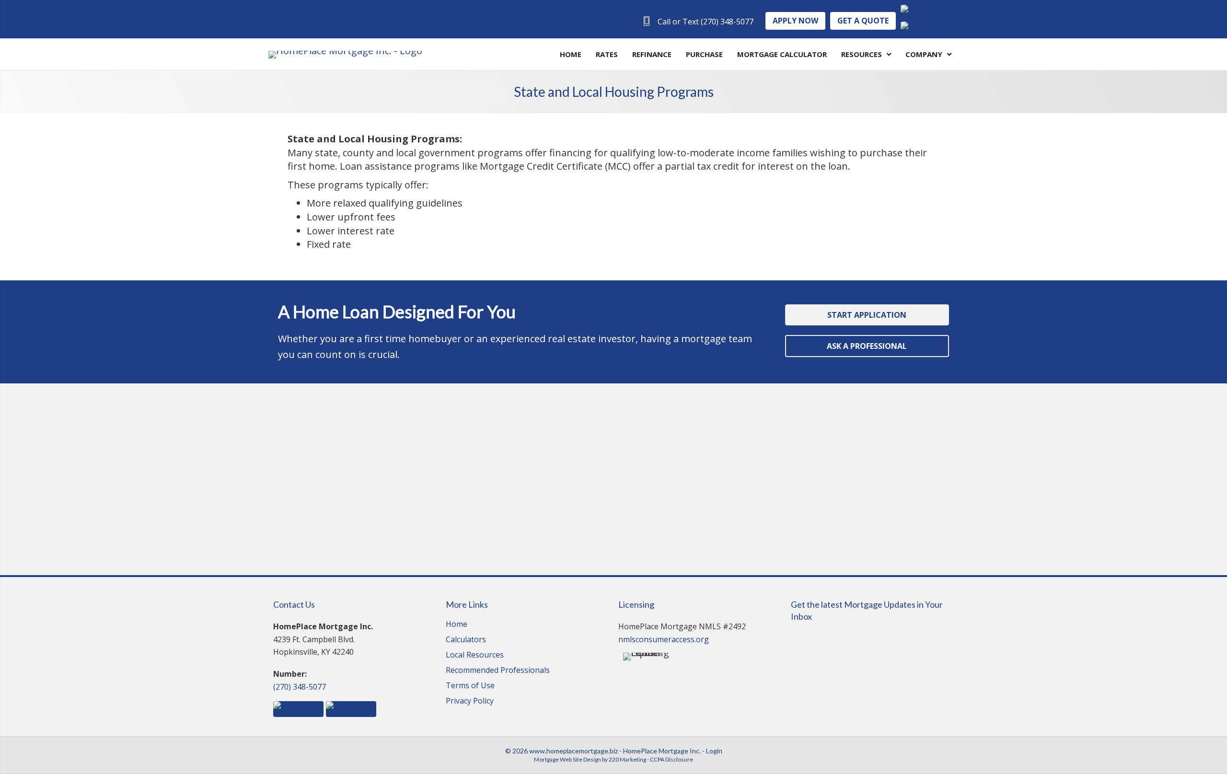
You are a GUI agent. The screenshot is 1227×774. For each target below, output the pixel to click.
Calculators (466, 640)
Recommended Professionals (498, 670)
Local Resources (475, 655)
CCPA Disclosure (671, 759)
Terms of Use (470, 686)
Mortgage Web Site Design (567, 759)
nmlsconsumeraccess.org (663, 639)
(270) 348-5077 (299, 687)
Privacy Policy (470, 701)
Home (456, 624)
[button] (698, 21)
